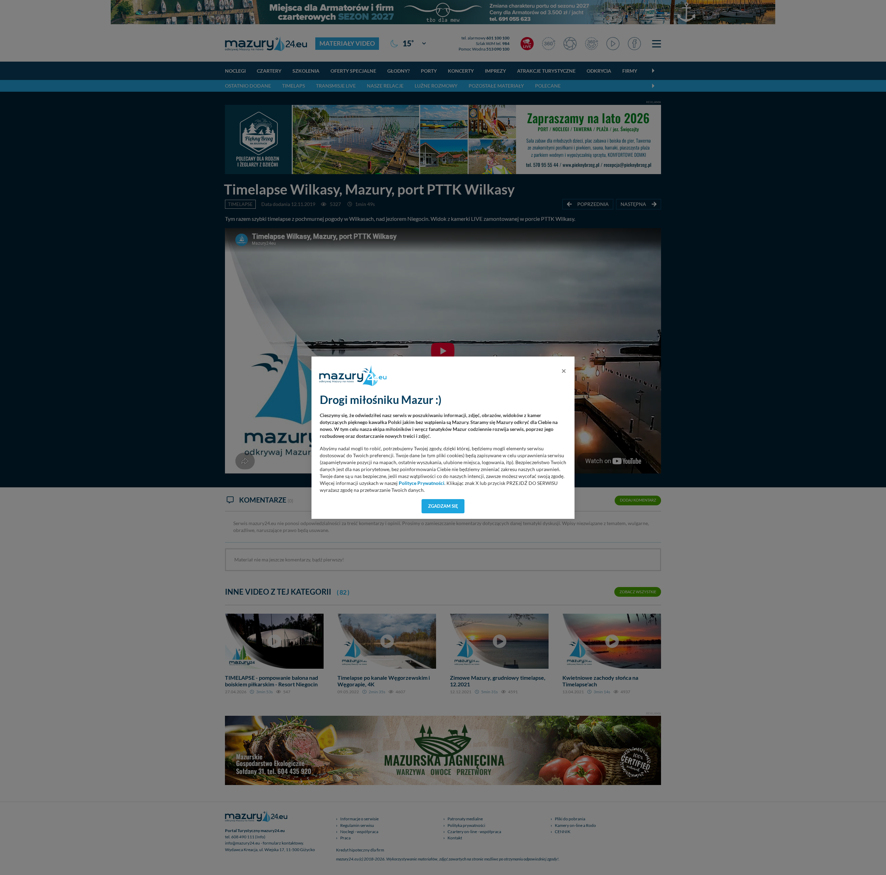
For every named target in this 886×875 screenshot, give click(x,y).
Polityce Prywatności (421, 483)
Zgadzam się (443, 506)
